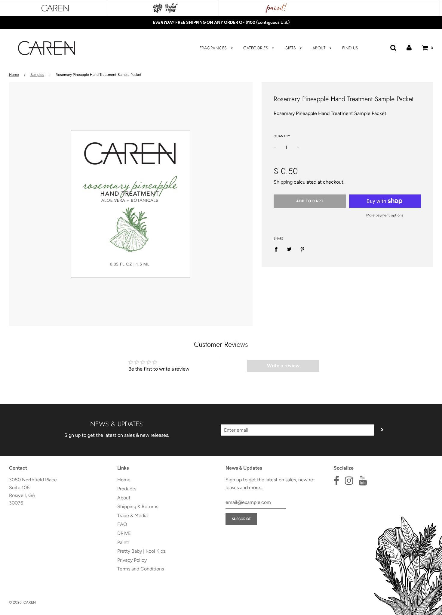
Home (14, 75)
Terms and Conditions (140, 569)
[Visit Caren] (55, 8)
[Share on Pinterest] (302, 249)
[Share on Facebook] (278, 249)
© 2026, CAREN (22, 602)
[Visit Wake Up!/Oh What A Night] (165, 8)
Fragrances (214, 48)
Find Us (350, 48)
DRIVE (124, 533)
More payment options (385, 215)
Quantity (282, 136)
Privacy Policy (132, 560)
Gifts (291, 48)
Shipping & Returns (137, 506)
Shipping (283, 182)
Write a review (283, 365)
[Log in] (409, 47)
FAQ (122, 524)
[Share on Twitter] (289, 249)
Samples (37, 75)
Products (126, 489)
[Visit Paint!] (276, 8)
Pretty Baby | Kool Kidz (141, 551)
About (319, 48)
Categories (256, 48)
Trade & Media (132, 515)
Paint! (123, 542)
